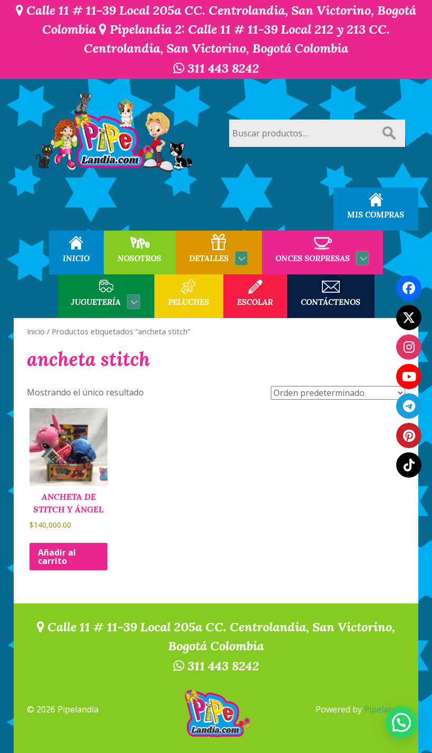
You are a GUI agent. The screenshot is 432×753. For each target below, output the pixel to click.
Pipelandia (384, 709)
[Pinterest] (408, 435)
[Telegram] (408, 406)
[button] (401, 722)
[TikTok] (408, 465)
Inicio (36, 331)
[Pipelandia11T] (408, 317)
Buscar (388, 133)
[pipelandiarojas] (408, 376)
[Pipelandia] (115, 133)
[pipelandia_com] (408, 347)
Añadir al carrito (57, 557)
